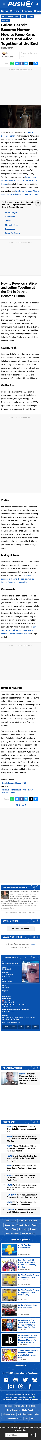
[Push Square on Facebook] (30, 1387)
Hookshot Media (18, 1395)
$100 (6, 1027)
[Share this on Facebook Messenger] (35, 63)
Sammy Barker (8, 57)
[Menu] (4, 4)
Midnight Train (11, 225)
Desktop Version (28, 1233)
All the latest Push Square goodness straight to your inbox (20, 1428)
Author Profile (12, 913)
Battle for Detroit (12, 233)
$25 (28, 1027)
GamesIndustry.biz (14, 1418)
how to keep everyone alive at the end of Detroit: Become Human (20, 180)
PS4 (23, 16)
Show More (20, 1365)
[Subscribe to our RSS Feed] (6, 1380)
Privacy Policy (31, 1225)
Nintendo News (9, 1414)
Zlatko (8, 221)
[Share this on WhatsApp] (12, 63)
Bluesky (24, 913)
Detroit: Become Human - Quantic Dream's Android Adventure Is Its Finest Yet (18, 1018)
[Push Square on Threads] (20, 1387)
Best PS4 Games (8, 793)
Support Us (9, 1225)
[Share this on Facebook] (21, 63)
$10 (35, 1027)
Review (17, 790)
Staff (21, 1221)
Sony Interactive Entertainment (7, 975)
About (13, 1221)
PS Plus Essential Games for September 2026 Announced (21, 1203)
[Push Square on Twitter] (25, 1380)
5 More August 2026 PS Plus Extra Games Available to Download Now (21, 1168)
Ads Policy (23, 1229)
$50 (21, 1027)
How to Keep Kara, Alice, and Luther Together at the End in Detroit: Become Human (18, 204)
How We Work (31, 1221)
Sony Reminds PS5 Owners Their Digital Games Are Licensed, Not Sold (22, 1129)
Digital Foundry (28, 1410)
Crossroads (10, 229)
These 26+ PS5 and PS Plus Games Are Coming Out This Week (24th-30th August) (21, 1148)
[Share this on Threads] (31, 63)
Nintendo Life (18, 1406)
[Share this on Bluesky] (17, 63)
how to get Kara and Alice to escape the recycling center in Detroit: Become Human (20, 630)
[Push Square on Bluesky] (35, 1380)
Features (5, 20)
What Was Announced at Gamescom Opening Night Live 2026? (22, 1196)
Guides (30, 16)
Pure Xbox (30, 1406)
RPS (32, 1418)
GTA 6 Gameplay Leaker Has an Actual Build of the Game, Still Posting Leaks (22, 1158)
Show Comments (21, 929)
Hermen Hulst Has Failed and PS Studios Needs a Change (21, 1211)
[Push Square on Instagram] (11, 1387)
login (33, 944)
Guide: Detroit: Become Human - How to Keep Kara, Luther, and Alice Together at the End (19, 34)
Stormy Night (11, 212)
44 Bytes (28, 1397)
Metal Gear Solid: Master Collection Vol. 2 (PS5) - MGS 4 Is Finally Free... (21, 1177)
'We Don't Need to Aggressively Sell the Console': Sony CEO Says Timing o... (22, 1187)
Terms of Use (10, 1229)
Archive (33, 1229)
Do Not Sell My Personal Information (25, 1400)
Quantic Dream (7, 982)
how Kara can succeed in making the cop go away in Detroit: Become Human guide (17, 579)
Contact (19, 1225)
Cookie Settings (12, 1233)
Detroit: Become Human (10, 16)
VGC (36, 1414)
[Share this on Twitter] (26, 63)
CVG (26, 1418)
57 (15, 1083)
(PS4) (14, 783)
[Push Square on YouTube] (16, 1380)
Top (7, 1221)
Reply (33, 913)
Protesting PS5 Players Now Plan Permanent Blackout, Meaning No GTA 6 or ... (22, 1138)
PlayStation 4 (6, 969)
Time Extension (13, 1410)
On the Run (10, 217)
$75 (13, 1027)
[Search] (37, 4)
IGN (19, 1414)
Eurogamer (27, 1414)
